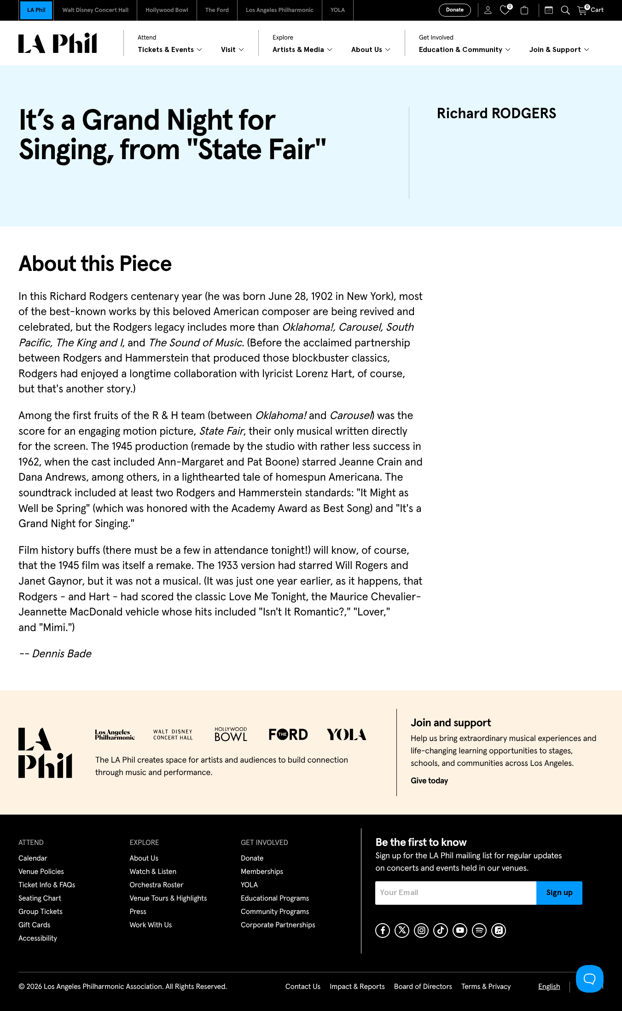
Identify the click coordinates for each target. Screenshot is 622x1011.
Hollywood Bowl (166, 10)
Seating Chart (39, 898)
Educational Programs (275, 898)
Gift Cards (34, 925)
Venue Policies (41, 872)
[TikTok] (440, 930)
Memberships (262, 872)
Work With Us (151, 925)
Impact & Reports (357, 987)
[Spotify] (479, 930)
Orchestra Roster (157, 885)
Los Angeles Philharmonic (280, 10)
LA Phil (36, 10)
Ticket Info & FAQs (46, 885)
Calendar (32, 858)
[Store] (525, 10)
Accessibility (37, 938)
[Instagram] (421, 930)
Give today (429, 781)
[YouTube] (460, 930)
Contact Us (302, 987)
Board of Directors (423, 987)
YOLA (338, 10)
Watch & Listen (153, 872)
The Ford (217, 10)
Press (138, 912)
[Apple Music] (498, 930)
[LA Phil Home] (57, 43)
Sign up (559, 893)
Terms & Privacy (486, 987)
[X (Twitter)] (402, 930)
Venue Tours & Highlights (168, 898)
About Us (144, 858)
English (549, 987)
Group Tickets (40, 912)
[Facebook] (382, 930)
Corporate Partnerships (278, 925)
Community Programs (275, 912)
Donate (455, 10)
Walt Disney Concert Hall (95, 10)
